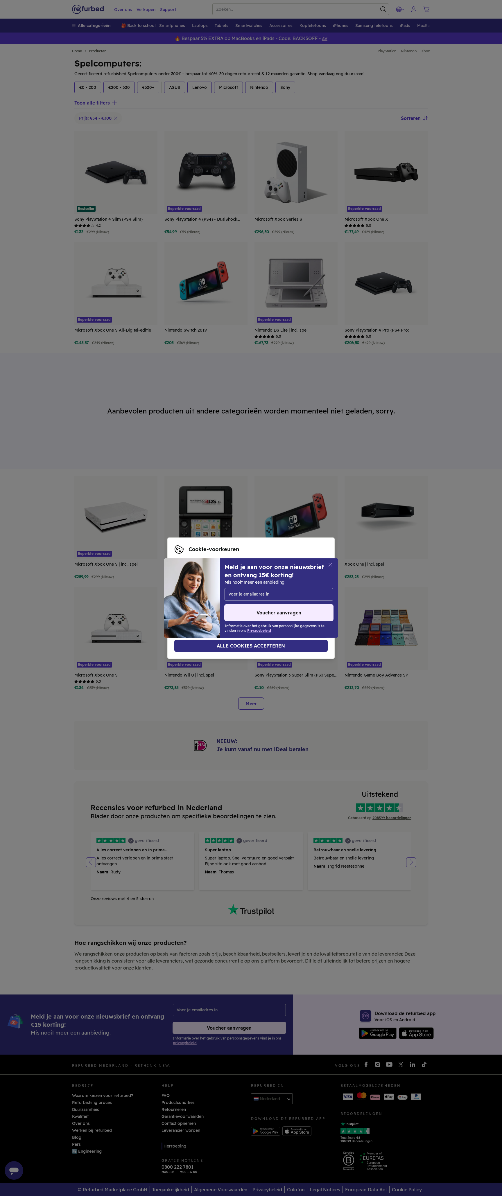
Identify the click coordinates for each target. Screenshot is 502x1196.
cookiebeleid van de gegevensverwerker (215, 604)
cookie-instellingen (194, 592)
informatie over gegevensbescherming (213, 598)
